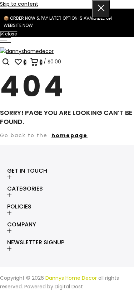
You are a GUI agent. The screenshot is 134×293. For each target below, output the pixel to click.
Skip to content (19, 4)
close (10, 34)
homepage (69, 135)
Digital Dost (69, 286)
